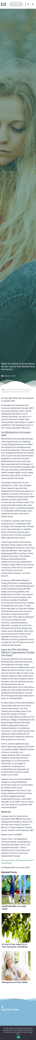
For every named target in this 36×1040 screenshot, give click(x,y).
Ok (18, 1037)
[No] (34, 1033)
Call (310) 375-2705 (16, 4)
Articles (7, 390)
